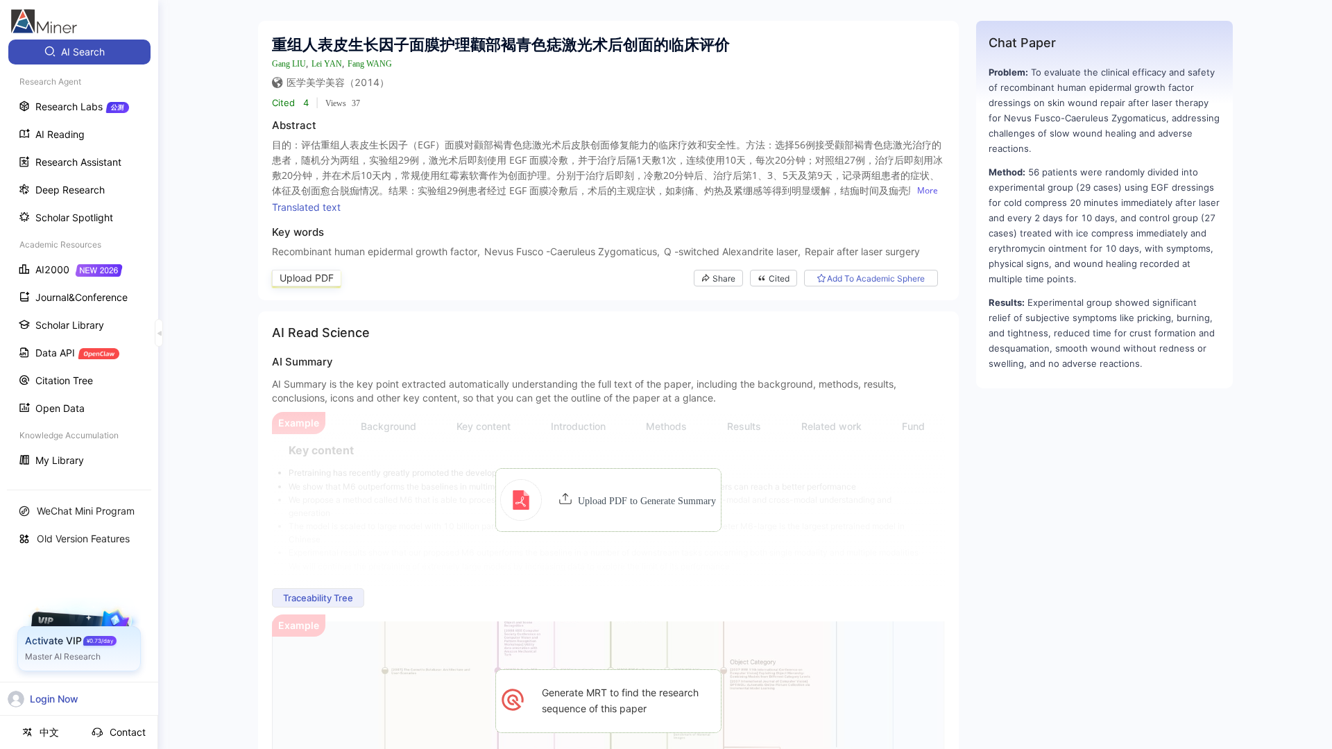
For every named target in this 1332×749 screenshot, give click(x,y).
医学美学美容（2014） (338, 82)
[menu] (79, 258)
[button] (608, 500)
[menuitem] (79, 52)
